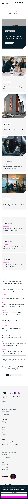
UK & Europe (4, 429)
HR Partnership (5, 414)
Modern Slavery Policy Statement (10, 444)
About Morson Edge (6, 422)
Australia (4, 434)
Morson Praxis (5, 466)
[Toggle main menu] (3, 3)
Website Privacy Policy (7, 441)
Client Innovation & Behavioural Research (12, 413)
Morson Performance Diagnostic (10, 409)
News (3, 421)
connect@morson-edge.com (9, 452)
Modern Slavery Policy (7, 442)
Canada (3, 431)
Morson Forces (5, 411)
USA (2, 432)
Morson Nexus (5, 469)
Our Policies (4, 446)
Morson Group (5, 464)
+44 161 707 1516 (6, 454)
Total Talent (4, 403)
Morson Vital (5, 467)
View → (9, 43)
